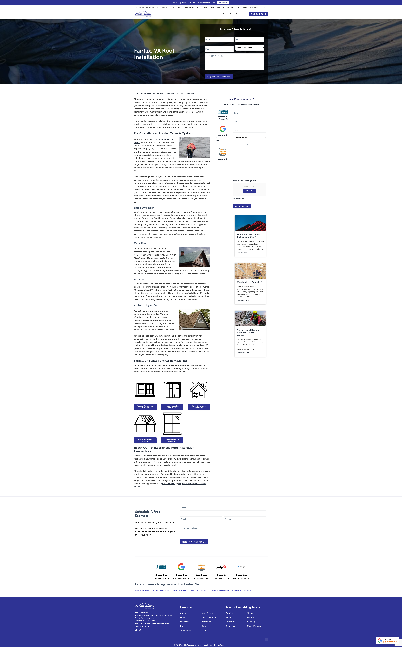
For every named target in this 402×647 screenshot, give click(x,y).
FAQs (198, 7)
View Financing (223, 2)
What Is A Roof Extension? (249, 282)
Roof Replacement (161, 590)
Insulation (230, 621)
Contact (264, 7)
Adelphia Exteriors (142, 613)
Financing (220, 7)
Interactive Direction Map (142, 626)
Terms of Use (219, 645)
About (180, 7)
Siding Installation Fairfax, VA (172, 407)
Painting (251, 621)
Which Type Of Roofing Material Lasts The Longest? (248, 332)
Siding (250, 613)
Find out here (243, 353)
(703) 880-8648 (147, 618)
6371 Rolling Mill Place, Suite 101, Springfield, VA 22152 (154, 7)
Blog (238, 7)
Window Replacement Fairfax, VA (145, 407)
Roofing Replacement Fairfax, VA (145, 440)
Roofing (229, 613)
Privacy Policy (206, 645)
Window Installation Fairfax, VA (172, 440)
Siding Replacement (199, 590)
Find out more (243, 252)
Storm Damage (254, 626)
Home (136, 93)
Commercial (231, 626)
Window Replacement (241, 590)
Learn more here (244, 300)
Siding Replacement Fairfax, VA (199, 407)
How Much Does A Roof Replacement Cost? (248, 235)
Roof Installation (168, 93)
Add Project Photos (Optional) (244, 181)
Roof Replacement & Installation (151, 93)
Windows (230, 617)
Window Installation (220, 590)
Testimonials (254, 7)
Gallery (244, 7)
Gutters (250, 617)
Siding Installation (180, 590)
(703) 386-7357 (168, 483)
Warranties (230, 7)
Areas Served (189, 7)
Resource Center (208, 7)
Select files (249, 191)
